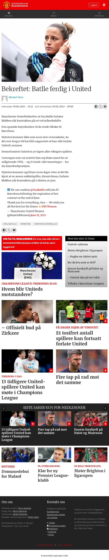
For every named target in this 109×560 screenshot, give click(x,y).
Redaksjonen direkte (56, 515)
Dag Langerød (24, 508)
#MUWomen (49, 206)
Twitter (52, 523)
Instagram (53, 529)
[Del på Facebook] (96, 107)
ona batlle (10, 224)
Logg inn (94, 5)
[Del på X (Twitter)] (100, 107)
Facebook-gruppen (57, 526)
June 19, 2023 (38, 215)
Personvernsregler (45, 545)
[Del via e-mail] (105, 107)
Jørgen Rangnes (20, 514)
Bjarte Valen (33, 517)
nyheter (25, 224)
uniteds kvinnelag (45, 224)
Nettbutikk (98, 16)
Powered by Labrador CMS (54, 555)
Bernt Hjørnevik (20, 511)
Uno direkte (52, 518)
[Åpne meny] (104, 5)
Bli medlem (9, 16)
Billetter (54, 16)
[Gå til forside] (15, 5)
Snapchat (52, 532)
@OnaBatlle (37, 189)
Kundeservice (53, 512)
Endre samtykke (65, 545)
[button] (4, 408)
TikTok (51, 535)
